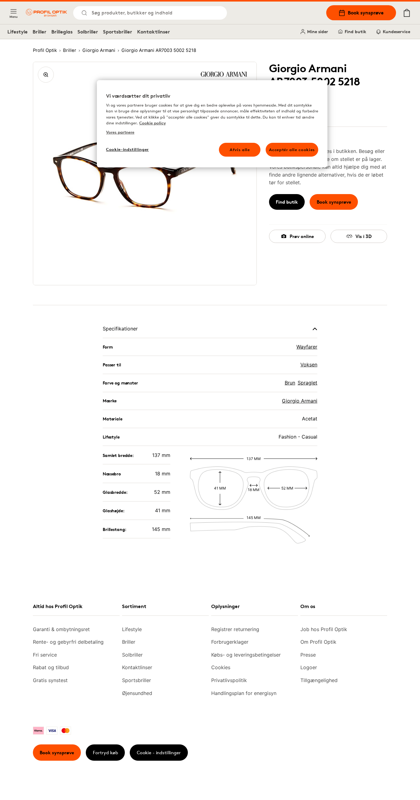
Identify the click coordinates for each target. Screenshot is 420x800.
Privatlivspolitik (229, 680)
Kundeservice (396, 31)
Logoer (308, 667)
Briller (39, 32)
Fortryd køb (105, 752)
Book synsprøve (366, 13)
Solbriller (87, 32)
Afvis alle (240, 149)
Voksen (308, 364)
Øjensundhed (137, 693)
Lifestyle (17, 32)
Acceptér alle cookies (292, 149)
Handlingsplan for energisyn (243, 693)
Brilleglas (62, 32)
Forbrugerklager (229, 642)
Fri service (45, 655)
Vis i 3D (363, 236)
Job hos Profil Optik (323, 629)
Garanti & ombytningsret (61, 629)
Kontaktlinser (153, 32)
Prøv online (302, 236)
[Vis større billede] (46, 75)
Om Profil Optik (318, 642)
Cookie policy (152, 122)
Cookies (220, 667)
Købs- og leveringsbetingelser (246, 655)
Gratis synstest (50, 680)
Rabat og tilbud (51, 667)
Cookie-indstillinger (127, 149)
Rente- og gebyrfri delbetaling (68, 642)
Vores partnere (120, 132)
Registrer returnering (235, 629)
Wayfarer (306, 347)
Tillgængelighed (319, 680)
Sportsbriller (117, 32)
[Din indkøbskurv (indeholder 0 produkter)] (406, 13)
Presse (308, 655)
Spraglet (307, 383)
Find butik (355, 31)
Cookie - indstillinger (159, 752)
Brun (290, 383)
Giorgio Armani (299, 401)
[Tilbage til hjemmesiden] (46, 13)
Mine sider (317, 31)
